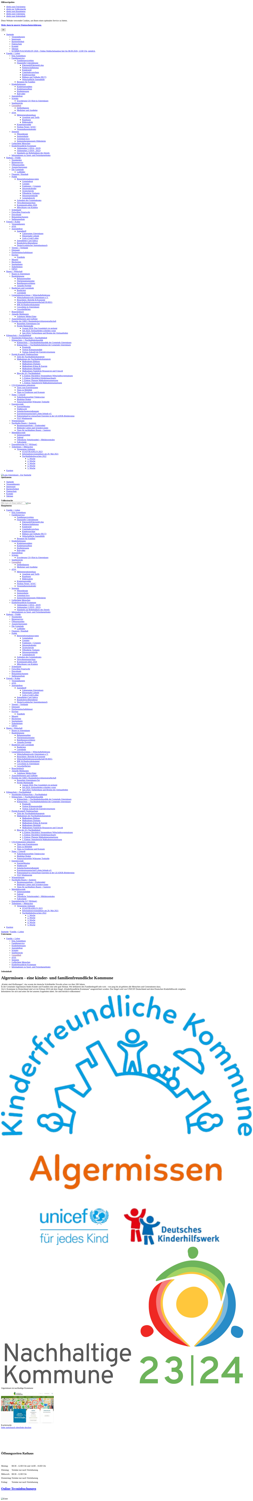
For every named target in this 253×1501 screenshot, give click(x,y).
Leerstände (21, 293)
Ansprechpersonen (19, 167)
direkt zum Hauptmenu (15, 11)
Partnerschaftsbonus (30, 67)
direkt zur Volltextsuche (16, 9)
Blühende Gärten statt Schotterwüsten (32, 428)
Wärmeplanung (18, 421)
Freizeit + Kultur (13, 222)
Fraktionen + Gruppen (31, 186)
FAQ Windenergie (24, 418)
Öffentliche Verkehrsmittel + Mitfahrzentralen (36, 440)
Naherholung (17, 267)
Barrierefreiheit (18, 41)
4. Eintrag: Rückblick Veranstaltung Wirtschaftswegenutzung (47, 376)
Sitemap (15, 49)
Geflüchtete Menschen (21, 143)
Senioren (15, 131)
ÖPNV (15, 269)
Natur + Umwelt (18, 395)
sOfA (14, 113)
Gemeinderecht (28, 198)
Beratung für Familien (26, 82)
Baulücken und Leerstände (23, 288)
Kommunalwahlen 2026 (27, 205)
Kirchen (15, 255)
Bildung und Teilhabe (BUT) (34, 77)
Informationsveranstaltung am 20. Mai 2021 (40, 454)
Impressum (16, 39)
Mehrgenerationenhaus (26, 115)
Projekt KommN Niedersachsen (25, 354)
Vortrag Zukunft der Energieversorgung (38, 352)
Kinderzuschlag (28, 75)
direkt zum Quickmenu (15, 7)
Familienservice (18, 58)
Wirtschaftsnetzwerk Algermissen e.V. (32, 297)
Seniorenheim (22, 136)
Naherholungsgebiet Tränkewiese (31, 397)
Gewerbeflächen (24, 309)
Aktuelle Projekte (24, 286)
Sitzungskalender (29, 188)
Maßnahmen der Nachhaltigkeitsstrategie (34, 359)
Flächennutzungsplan (26, 281)
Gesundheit (16, 105)
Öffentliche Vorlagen (31, 193)
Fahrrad (20, 437)
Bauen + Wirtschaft (14, 271)
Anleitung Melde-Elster (26, 316)
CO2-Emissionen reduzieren (23, 385)
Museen (15, 259)
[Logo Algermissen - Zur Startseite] (16, 475)
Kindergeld (26, 70)
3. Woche (31, 463)
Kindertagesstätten (24, 86)
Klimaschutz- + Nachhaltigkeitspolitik (27, 340)
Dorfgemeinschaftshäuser (22, 252)
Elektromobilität (23, 435)
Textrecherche (28, 191)
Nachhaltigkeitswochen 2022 (34, 456)
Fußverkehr (21, 442)
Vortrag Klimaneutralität (32, 349)
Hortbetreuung (23, 91)
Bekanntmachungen (20, 217)
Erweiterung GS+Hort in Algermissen (32, 101)
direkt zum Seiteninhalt (15, 16)
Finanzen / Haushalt (20, 174)
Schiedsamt (16, 210)
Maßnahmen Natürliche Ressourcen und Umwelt (42, 371)
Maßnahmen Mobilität (31, 368)
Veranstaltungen (18, 37)
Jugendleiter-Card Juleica (27, 240)
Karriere (9, 470)
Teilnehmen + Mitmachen (22, 447)
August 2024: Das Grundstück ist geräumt (39, 328)
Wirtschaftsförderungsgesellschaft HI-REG (34, 302)
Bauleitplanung (18, 276)
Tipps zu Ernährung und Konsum (31, 392)
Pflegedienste (22, 134)
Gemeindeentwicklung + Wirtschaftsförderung (31, 295)
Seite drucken (25, 1427)
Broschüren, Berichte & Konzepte (31, 300)
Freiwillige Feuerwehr (21, 212)
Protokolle (26, 347)
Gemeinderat (27, 181)
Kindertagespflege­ (24, 89)
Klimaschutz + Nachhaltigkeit (18, 335)
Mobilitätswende (18, 432)
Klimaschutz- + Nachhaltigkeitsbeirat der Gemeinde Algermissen (44, 345)
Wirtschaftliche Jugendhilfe (33, 79)
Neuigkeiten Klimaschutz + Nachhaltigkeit (29, 338)
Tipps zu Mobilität (24, 390)
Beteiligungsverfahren (26, 283)
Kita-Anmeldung (19, 56)
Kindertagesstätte (24, 124)
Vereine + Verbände (20, 248)
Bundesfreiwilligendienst (27, 243)
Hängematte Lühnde (30, 236)
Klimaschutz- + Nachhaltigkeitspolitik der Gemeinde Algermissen (44, 342)
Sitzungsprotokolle (30, 195)
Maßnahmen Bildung (31, 361)
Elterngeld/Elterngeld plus (33, 65)
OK (3, 30)
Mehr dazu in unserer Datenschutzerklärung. (21, 25)
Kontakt (15, 46)
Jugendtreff (21, 231)
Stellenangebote (18, 219)
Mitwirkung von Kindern (27, 207)
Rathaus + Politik (13, 158)
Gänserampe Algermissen (32, 233)
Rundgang (26, 120)
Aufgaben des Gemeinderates (29, 200)
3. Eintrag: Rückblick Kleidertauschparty (39, 378)
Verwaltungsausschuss (26, 203)
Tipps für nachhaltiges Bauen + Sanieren (34, 430)
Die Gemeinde (18, 169)
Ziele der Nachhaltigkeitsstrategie (31, 357)
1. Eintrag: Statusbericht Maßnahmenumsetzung (42, 383)
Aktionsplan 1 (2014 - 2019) (29, 148)
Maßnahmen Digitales (31, 364)
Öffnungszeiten (18, 165)
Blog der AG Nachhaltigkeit (28, 373)
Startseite (10, 34)
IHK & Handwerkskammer (28, 304)
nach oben (15, 1427)
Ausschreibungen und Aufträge (25, 319)
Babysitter (21, 94)
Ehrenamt (16, 250)
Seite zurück (6, 1427)
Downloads (16, 214)
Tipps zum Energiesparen (27, 387)
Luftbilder (21, 172)
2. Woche (31, 461)
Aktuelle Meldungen (20, 314)
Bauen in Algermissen (21, 274)
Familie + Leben (13, 53)
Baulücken (21, 290)
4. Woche (31, 466)
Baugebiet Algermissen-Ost (28, 323)
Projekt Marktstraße (25, 326)
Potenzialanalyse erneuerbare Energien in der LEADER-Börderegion (45, 416)
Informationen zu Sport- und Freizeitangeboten (31, 155)
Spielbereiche (17, 103)
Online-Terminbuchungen (18, 1488)
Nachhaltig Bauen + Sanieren (24, 423)
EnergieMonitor (23, 406)
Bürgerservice (17, 162)
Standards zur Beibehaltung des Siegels (33, 153)
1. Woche (31, 459)
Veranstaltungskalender (26, 129)
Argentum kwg (23, 139)
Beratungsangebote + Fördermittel (31, 425)
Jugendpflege (17, 96)
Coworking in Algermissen (28, 307)
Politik (14, 176)
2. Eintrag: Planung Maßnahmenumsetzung (40, 380)
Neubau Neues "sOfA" (26, 127)
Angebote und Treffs (30, 117)
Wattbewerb (22, 409)
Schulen (15, 98)
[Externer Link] (126, 1244)
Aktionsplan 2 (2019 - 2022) (29, 150)
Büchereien (16, 262)
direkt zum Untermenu (15, 14)
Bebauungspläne (24, 278)
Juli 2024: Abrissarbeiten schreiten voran (39, 331)
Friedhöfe (21, 257)
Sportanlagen (17, 264)
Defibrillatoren (23, 108)
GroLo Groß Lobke (30, 238)
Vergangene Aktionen (26, 449)
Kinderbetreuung (19, 84)
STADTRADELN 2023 (32, 451)
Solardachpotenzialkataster (28, 411)
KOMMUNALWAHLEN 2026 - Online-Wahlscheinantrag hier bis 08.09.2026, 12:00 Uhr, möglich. (53, 51)
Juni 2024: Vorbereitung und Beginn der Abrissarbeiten (45, 333)
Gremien (25, 184)
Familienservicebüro (25, 60)
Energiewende (18, 404)
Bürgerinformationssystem (28, 179)
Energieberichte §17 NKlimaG (24, 444)
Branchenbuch (18, 312)
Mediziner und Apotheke (27, 110)
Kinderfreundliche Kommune (24, 146)
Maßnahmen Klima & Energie (34, 366)
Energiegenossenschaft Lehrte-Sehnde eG (34, 413)
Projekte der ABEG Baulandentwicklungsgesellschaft (34, 321)
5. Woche (31, 468)
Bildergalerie (27, 122)
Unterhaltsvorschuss (30, 72)
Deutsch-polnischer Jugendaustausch (32, 245)
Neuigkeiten (17, 160)
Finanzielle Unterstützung (27, 63)
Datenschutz (17, 44)
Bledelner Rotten (24, 399)
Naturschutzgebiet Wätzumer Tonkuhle (33, 402)
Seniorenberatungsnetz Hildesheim (31, 141)
